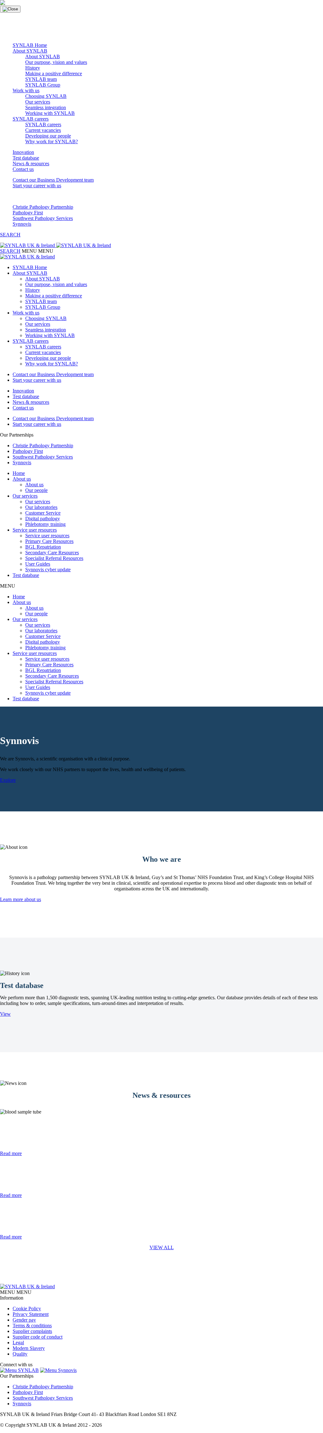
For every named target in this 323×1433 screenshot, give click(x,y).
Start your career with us (37, 185)
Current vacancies (43, 130)
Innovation (23, 152)
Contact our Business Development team (53, 180)
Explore (8, 780)
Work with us (26, 90)
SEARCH (10, 234)
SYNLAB (28, 1370)
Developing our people (48, 135)
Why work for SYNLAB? (51, 141)
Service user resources (35, 530)
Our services (37, 101)
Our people (36, 490)
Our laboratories (41, 507)
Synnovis (22, 224)
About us (22, 479)
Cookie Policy (27, 1308)
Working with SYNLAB (50, 113)
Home (19, 473)
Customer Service (43, 513)
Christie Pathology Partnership (43, 207)
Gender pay (24, 1320)
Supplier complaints (32, 1331)
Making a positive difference (53, 73)
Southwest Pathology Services (43, 218)
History (32, 68)
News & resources (31, 163)
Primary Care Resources (49, 541)
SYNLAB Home (30, 45)
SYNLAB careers (31, 118)
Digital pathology (42, 518)
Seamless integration (45, 107)
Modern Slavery (29, 1348)
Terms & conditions (32, 1325)
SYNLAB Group (42, 84)
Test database (26, 158)
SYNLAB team (41, 79)
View (5, 1014)
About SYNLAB (30, 51)
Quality (20, 1354)
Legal (18, 1342)
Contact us (23, 169)
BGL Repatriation (43, 547)
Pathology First (28, 212)
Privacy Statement (31, 1314)
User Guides (37, 564)
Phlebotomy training (45, 524)
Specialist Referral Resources (54, 558)
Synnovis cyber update (48, 569)
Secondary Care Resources (52, 552)
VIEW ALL (162, 1247)
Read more (11, 1153)
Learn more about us (20, 899)
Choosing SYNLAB (46, 96)
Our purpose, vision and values (56, 62)
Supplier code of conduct (37, 1337)
